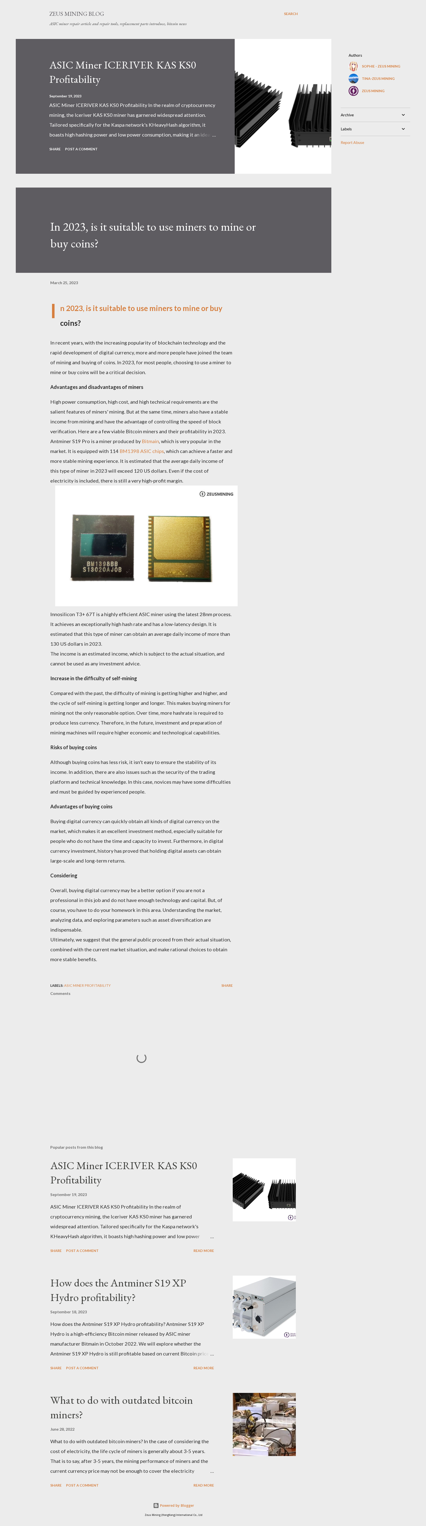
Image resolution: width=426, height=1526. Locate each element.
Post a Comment (81, 149)
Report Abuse (352, 142)
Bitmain (150, 441)
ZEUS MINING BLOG (76, 13)
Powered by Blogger (176, 1505)
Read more (204, 1251)
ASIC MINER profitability (87, 985)
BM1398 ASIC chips (142, 451)
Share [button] (55, 149)
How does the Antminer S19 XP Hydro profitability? (118, 1290)
